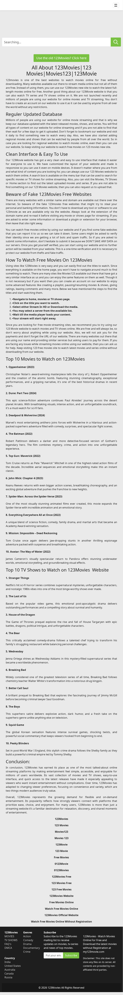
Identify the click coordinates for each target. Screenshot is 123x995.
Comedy (28, 940)
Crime (26, 951)
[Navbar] (116, 5)
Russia (8, 977)
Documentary (31, 948)
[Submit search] (116, 42)
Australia (9, 969)
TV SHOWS (10, 940)
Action (27, 936)
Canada (9, 973)
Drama (27, 944)
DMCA (8, 948)
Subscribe (71, 955)
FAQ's (7, 944)
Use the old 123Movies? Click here (61, 58)
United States (12, 966)
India (7, 962)
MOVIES (9, 936)
